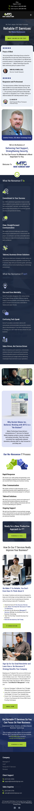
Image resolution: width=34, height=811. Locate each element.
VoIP (4, 764)
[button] (30, 15)
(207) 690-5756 (22, 8)
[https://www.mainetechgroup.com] (8, 15)
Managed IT (6, 762)
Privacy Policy (17, 804)
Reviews (5, 769)
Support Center (17, 4)
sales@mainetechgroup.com (17, 738)
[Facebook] (19, 808)
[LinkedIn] (14, 808)
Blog (17, 2)
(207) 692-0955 (22, 6)
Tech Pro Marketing (26, 802)
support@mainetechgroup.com (14, 781)
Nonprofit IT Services (9, 767)
